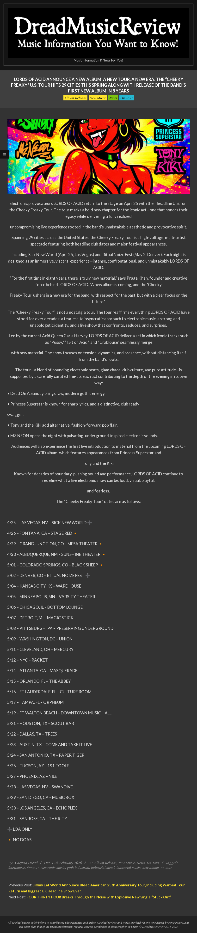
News (113, 97)
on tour (166, 867)
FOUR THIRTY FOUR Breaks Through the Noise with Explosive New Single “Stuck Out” (98, 897)
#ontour (33, 867)
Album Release (75, 97)
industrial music (129, 867)
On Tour (126, 97)
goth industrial (78, 867)
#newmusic (16, 867)
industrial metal (103, 867)
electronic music (53, 867)
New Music (98, 97)
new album (150, 867)
